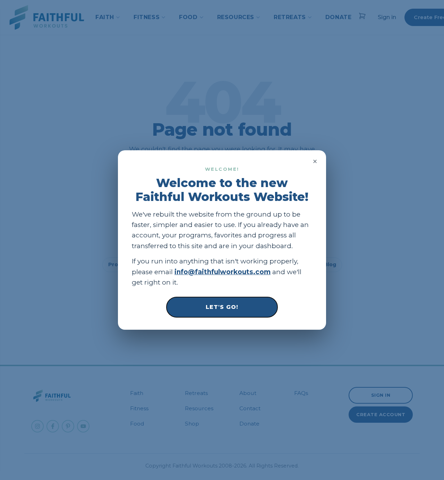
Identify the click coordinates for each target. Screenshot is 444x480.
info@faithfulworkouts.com (222, 272)
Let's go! (222, 307)
